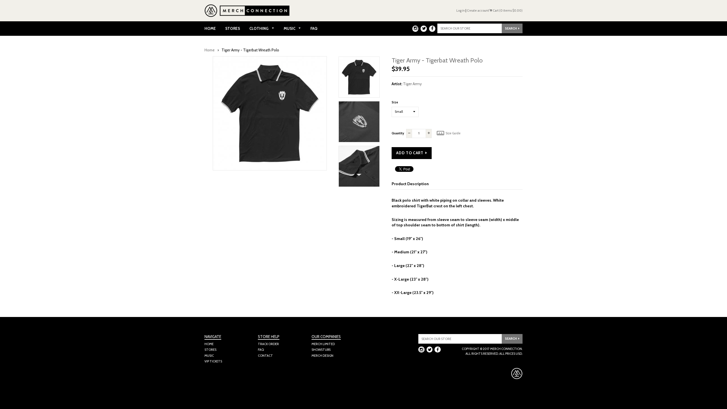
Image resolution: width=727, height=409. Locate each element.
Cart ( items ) (507, 10)
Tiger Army (412, 83)
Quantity (398, 133)
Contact (265, 356)
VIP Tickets (213, 361)
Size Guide (453, 133)
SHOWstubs (321, 350)
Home (210, 28)
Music (290, 28)
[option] (359, 78)
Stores (232, 28)
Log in (460, 10)
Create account (478, 10)
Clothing (259, 28)
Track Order (268, 344)
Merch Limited (323, 344)
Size (395, 102)
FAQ (313, 28)
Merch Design (322, 356)
